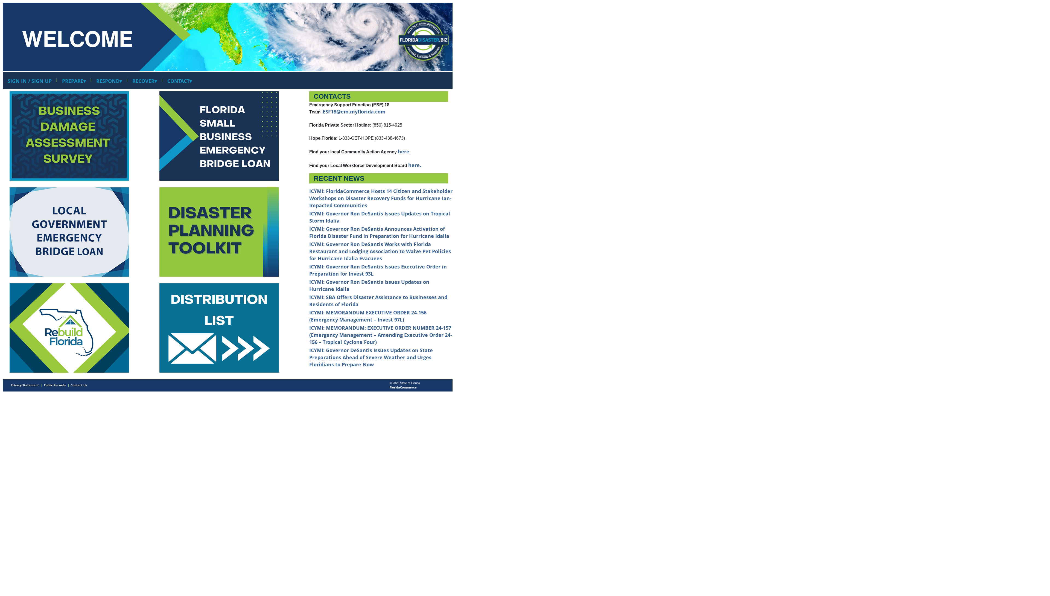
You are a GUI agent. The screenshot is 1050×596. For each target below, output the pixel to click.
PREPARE (74, 81)
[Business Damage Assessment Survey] (69, 135)
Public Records (55, 385)
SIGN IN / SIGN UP (30, 81)
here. (414, 165)
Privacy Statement (25, 385)
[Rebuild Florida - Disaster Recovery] (69, 231)
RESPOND (109, 81)
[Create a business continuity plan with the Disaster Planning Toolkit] (219, 231)
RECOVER (144, 81)
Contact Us (79, 385)
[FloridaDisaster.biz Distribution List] (219, 135)
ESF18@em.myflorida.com (354, 111)
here (403, 151)
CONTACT (179, 81)
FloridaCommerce (403, 387)
